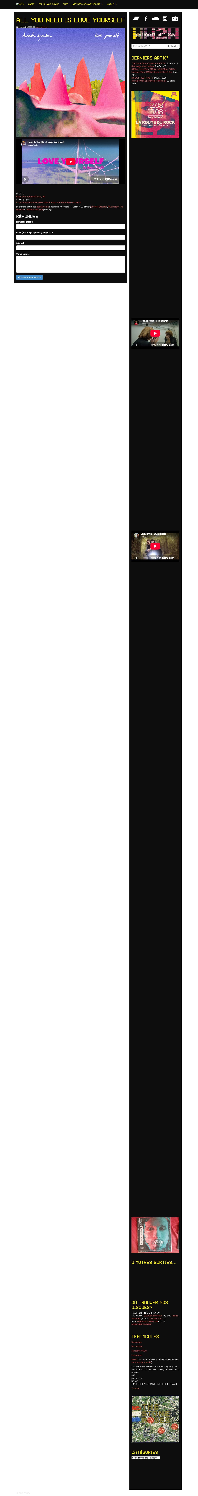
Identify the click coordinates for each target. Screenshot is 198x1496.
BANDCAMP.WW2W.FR (141, 1324)
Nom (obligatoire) (24, 222)
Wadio (31, 4)
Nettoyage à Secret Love (143, 66)
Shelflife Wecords (99, 207)
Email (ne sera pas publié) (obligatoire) (34, 232)
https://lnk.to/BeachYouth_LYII (30, 196)
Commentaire (22, 254)
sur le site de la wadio (141, 1362)
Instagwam (136, 1355)
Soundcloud (136, 1346)
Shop (65, 4)
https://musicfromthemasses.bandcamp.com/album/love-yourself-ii (48, 202)
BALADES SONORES (153, 1316)
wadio (134, 1359)
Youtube (135, 1388)
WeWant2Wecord (35, 210)
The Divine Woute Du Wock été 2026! (148, 63)
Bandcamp (136, 1342)
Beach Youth (43, 207)
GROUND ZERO (155, 1318)
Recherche (173, 46)
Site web (20, 243)
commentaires (40, 27)
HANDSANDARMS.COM (147, 1321)
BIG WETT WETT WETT (142, 78)
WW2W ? (111, 4)
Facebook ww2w (139, 1351)
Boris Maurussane (49, 4)
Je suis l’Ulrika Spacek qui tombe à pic (149, 81)
